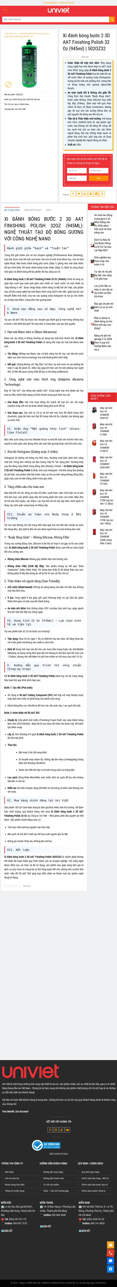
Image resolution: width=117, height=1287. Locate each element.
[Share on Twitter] (79, 193)
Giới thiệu (9, 1172)
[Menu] (5, 10)
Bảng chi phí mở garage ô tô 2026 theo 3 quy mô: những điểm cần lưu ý (103, 342)
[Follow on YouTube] (67, 1129)
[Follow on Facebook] (50, 1129)
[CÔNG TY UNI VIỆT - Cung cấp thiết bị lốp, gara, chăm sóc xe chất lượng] (58, 10)
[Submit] (112, 19)
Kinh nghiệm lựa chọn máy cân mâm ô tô (102, 261)
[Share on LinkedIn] (96, 193)
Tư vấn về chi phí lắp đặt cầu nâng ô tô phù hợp (103, 275)
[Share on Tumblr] (102, 193)
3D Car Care (13, 104)
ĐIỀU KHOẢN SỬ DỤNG (59, 1154)
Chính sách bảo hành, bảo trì (94, 1184)
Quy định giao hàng (90, 1172)
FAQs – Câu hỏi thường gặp (56, 1190)
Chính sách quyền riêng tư (93, 1190)
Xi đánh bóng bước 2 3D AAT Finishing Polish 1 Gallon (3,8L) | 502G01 (58, 1033)
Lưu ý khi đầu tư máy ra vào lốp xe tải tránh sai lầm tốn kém (103, 291)
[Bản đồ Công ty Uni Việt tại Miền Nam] (97, 1254)
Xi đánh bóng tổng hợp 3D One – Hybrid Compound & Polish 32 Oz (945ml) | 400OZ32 (57, 967)
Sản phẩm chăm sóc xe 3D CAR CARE (34, 34)
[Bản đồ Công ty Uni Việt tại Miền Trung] (58, 1250)
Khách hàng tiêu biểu (14, 1184)
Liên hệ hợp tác (12, 1178)
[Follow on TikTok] (61, 1129)
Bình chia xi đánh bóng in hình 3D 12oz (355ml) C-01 (92, 963)
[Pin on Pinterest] (90, 193)
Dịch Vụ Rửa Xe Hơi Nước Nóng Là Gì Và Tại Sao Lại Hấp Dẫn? (102, 245)
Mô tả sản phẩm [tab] (12, 210)
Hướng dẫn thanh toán (53, 1178)
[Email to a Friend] (84, 193)
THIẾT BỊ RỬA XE (10, 34)
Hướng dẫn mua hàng (53, 1172)
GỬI (98, 178)
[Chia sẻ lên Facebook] (73, 193)
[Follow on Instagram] (55, 1129)
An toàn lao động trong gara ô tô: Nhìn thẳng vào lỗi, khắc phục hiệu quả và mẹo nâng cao (103, 224)
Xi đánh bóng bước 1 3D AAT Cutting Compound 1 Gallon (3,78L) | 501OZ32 (22, 1033)
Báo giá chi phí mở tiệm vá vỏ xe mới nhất (103, 307)
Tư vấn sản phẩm (51, 1184)
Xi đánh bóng (23, 104)
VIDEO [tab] (48, 210)
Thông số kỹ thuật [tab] (33, 210)
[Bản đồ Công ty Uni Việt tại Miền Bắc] (19, 1254)
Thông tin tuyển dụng (14, 1190)
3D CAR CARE (20, 109)
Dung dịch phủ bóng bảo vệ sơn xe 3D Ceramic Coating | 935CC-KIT (22, 965)
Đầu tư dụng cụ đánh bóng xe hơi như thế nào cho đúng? (103, 323)
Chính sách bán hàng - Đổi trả (95, 1178)
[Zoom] (8, 84)
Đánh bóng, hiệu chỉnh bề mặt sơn (18, 36)
